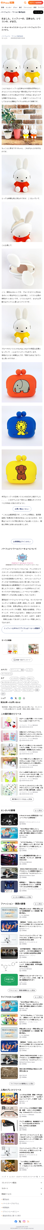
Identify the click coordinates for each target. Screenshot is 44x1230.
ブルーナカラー (28, 690)
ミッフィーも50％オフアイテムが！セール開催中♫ (22, 629)
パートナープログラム (10, 1203)
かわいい (30, 678)
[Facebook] (12, 698)
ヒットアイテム (7, 690)
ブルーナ (17, 690)
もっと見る (38, 810)
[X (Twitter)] (16, 698)
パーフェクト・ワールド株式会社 (12, 36)
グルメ (15, 7)
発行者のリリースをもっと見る (22, 799)
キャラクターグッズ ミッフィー (12, 682)
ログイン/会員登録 (36, 2)
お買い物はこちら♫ (22, 509)
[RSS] (28, 1221)
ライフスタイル (7, 674)
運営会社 (5, 1199)
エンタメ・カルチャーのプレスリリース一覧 (23, 1176)
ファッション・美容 (30, 7)
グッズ (27, 682)
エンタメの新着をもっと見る (22, 897)
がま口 (23, 678)
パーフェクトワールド (9, 686)
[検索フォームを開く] (25, 2)
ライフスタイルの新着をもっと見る (22, 1083)
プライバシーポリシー (10, 1211)
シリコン (35, 682)
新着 (2, 7)
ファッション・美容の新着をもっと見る (22, 990)
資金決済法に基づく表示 (11, 1216)
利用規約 (5, 1207)
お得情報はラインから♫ (22, 541)
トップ (4, 1176)
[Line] (20, 698)
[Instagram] (24, 1221)
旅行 (20, 7)
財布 (3, 694)
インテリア (14, 678)
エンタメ (8, 7)
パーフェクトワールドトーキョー (29, 686)
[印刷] (24, 698)
